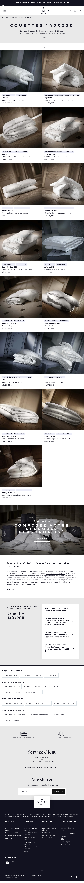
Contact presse (66, 842)
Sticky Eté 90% (50, 436)
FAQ (62, 831)
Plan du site (65, 844)
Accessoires (28, 852)
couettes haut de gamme (55, 574)
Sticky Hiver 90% (8, 492)
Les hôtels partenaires (13, 835)
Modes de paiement (68, 834)
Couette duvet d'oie (13, 703)
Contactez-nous (48, 833)
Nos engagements (12, 833)
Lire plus (42, 37)
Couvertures (51, 675)
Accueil (5, 17)
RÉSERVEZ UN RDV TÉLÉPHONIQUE (42, 768)
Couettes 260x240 (12, 692)
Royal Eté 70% (7, 210)
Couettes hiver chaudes (14, 714)
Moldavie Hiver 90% (52, 323)
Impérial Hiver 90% (9, 267)
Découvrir (42, 538)
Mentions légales (67, 828)
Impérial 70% (49, 154)
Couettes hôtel (10, 675)
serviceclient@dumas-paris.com (42, 761)
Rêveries (8, 838)
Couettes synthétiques (64, 703)
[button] (4, 10)
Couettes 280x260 (33, 692)
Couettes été (58, 714)
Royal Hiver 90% (50, 210)
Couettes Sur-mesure (31, 675)
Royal (4, 154)
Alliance (5, 98)
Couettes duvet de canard (38, 703)
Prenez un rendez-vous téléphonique (51, 836)
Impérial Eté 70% (9, 323)
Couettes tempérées (39, 714)
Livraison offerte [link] (61, 738)
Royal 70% (48, 98)
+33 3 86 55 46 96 (42, 758)
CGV (62, 839)
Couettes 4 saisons (12, 720)
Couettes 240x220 (53, 686)
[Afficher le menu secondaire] (42, 870)
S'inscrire (58, 791)
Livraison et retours (68, 836)
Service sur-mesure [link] (23, 738)
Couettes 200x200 (32, 686)
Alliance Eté (49, 267)
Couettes (14, 17)
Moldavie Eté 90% (9, 436)
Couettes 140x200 (12, 686)
